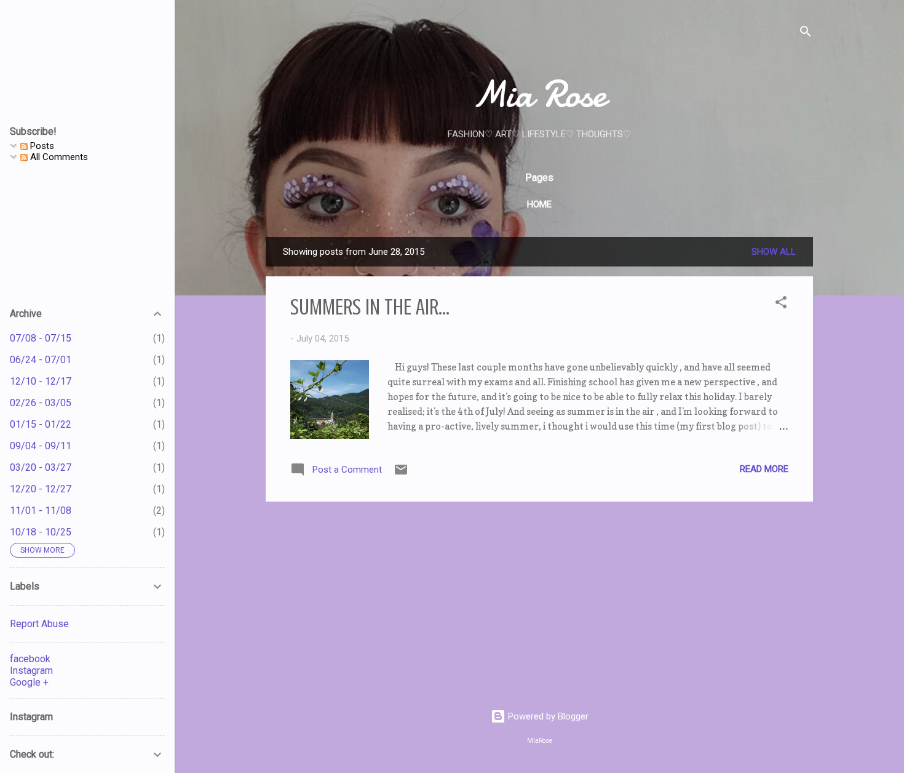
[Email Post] (401, 473)
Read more (764, 469)
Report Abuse (39, 624)
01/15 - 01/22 (40, 424)
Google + (29, 682)
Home (539, 204)
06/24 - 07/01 (40, 360)
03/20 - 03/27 (40, 467)
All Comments (58, 156)
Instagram (31, 670)
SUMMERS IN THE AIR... (370, 307)
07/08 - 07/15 (40, 338)
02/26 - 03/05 (40, 403)
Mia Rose (539, 94)
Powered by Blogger (547, 716)
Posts (41, 145)
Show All (773, 251)
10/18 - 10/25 (40, 532)
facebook (30, 659)
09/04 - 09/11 (40, 446)
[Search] (805, 33)
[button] (781, 304)
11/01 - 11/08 (40, 510)
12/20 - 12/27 (40, 489)
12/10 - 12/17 (40, 381)
